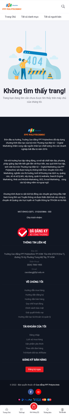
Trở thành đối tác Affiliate (34, 352)
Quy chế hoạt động (34, 303)
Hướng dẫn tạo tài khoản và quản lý (34, 317)
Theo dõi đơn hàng (34, 348)
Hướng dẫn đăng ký (35, 295)
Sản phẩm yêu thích (34, 344)
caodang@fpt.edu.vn (34, 272)
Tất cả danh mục (30, 16)
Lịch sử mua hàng (34, 339)
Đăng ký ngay (34, 369)
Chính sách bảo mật (34, 308)
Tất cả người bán (52, 16)
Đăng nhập (35, 335)
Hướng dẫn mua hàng (34, 290)
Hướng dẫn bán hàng (34, 299)
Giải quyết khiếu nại (34, 312)
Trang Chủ (10, 16)
